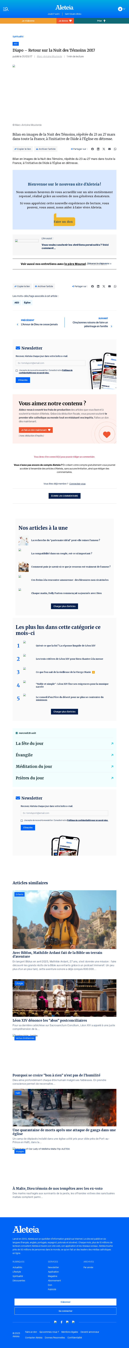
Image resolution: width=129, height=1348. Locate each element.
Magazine (52, 1276)
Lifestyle (17, 1271)
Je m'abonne (28, 20)
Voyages (20, 1151)
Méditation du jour (34, 766)
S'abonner (65, 1301)
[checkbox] (17, 371)
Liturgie (19, 983)
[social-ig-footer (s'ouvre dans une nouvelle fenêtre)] (73, 1322)
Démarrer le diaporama (98, 263)
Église (27, 302)
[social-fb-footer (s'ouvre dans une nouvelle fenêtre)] (61, 1322)
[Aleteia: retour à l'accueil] (64, 7)
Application (53, 1271)
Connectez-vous (77, 483)
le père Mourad (75, 264)
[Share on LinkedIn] (98, 149)
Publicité (52, 1289)
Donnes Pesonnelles (55, 1337)
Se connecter (65, 1310)
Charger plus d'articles (64, 606)
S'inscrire (23, 380)
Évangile (24, 755)
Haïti (18, 1093)
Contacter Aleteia (33, 1337)
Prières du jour (30, 778)
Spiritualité (18, 36)
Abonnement (54, 1280)
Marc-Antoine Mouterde (49, 56)
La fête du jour (29, 743)
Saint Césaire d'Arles (73, 14)
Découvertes (19, 1280)
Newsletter (53, 1267)
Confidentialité (74, 1337)
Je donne (63, 20)
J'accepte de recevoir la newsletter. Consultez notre (46, 371)
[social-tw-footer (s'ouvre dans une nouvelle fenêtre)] (67, 1322)
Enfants (19, 894)
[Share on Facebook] (92, 149)
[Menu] (24, 9)
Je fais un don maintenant (34, 429)
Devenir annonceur (90, 1332)
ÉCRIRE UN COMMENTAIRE (64, 495)
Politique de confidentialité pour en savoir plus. (46, 371)
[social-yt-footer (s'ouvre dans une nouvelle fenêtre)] (55, 1322)
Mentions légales (69, 1332)
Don (50, 1285)
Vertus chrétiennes (25, 1038)
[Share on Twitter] (104, 149)
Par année (88, 1267)
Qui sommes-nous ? (49, 1332)
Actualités (17, 1267)
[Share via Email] (109, 149)
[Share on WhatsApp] (115, 149)
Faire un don (63, 222)
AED (16, 302)
